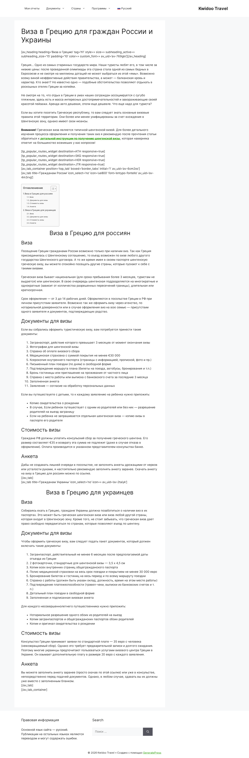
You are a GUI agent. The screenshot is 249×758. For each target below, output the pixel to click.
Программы (99, 8)
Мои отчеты (32, 8)
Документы (53, 8)
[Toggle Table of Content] (52, 189)
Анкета (33, 206)
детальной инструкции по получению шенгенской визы (80, 138)
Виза (32, 197)
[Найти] (148, 732)
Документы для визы (39, 200)
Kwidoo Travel (213, 8)
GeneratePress (152, 752)
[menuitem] (124, 8)
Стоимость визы (37, 203)
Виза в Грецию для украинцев (40, 210)
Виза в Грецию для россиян (39, 193)
